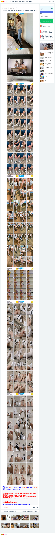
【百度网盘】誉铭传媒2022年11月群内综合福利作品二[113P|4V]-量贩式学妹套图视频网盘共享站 (5, 522)
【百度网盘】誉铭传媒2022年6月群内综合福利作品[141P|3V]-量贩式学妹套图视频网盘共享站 (34, 530)
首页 (10, 1)
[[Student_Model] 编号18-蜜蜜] (42, 54)
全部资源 (7, 5)
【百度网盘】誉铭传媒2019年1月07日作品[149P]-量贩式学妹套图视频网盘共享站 (49, 64)
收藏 (34, 507)
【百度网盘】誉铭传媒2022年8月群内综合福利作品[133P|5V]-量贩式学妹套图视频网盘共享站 (15, 530)
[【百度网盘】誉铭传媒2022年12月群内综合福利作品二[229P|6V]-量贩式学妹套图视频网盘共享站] (15, 518)
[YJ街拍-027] (42, 77)
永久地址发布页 (30, 1)
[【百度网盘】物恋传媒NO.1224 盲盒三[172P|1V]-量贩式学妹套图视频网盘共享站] (42, 68)
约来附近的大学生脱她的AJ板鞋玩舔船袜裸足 (46, 36)
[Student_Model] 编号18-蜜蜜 (48, 53)
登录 (53, 1)
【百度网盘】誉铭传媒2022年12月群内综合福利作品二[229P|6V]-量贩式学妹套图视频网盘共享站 (15, 522)
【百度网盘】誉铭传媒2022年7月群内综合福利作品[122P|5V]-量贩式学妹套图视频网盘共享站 (24, 530)
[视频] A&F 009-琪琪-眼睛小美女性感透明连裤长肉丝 (46, 52)
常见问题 (27, 1)
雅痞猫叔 (6, 507)
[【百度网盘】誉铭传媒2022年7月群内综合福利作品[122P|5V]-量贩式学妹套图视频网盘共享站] (24, 526)
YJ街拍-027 (46, 76)
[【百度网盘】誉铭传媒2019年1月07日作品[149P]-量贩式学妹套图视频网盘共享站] (42, 64)
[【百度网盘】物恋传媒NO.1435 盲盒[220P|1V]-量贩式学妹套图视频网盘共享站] (42, 74)
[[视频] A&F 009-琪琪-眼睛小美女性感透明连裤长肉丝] (46, 46)
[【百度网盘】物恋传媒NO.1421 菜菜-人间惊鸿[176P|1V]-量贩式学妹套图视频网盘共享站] (42, 58)
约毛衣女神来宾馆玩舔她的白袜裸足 (45, 31)
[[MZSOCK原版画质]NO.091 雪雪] (42, 71)
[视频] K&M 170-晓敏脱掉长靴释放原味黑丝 (46, 35)
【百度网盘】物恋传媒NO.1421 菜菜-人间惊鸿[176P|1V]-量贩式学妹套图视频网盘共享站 (49, 58)
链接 (37, 507)
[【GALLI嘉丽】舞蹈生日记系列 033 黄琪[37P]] (42, 61)
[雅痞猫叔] (2, 8)
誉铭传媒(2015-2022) (14, 5)
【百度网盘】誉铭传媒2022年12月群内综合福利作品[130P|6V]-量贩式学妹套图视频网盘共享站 (24, 522)
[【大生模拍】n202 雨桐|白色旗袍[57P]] (42, 81)
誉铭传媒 (10, 5)
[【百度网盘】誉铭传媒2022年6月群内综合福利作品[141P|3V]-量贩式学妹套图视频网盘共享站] (34, 526)
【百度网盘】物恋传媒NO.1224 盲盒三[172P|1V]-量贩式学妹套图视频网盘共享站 (49, 67)
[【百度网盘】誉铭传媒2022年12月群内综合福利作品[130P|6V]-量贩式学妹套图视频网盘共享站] (24, 518)
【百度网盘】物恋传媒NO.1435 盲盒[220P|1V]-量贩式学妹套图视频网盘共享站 (49, 74)
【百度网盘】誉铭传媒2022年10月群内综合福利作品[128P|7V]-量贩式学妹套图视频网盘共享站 (5, 530)
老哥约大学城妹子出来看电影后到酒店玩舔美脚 (46, 32)
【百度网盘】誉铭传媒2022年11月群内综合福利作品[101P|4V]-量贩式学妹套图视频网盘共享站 (34, 522)
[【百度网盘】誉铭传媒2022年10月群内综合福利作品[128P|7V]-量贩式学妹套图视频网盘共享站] (5, 526)
